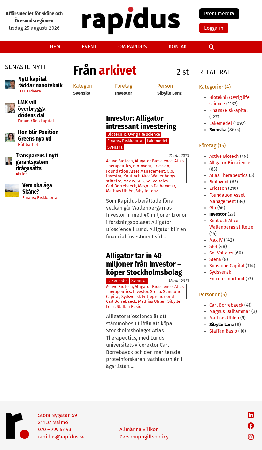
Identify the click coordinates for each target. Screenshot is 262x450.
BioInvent (142, 166)
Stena (155, 291)
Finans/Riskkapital (36, 120)
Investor (113, 175)
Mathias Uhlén (120, 191)
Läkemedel (157, 140)
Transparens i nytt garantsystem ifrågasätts (37, 162)
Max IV (129, 181)
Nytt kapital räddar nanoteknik (40, 82)
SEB (140, 181)
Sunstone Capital (226, 266)
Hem (55, 47)
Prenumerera (219, 14)
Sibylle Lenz (146, 191)
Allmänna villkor (138, 429)
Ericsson (161, 166)
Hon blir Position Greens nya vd (38, 135)
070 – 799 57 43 (54, 429)
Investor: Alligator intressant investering (141, 122)
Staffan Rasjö (129, 306)
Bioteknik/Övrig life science (133, 134)
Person (165, 86)
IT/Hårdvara (29, 91)
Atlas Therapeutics (228, 175)
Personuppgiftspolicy (144, 437)
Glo (170, 171)
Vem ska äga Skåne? (37, 188)
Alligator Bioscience (154, 160)
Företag (123, 86)
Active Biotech (119, 160)
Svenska (115, 147)
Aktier (21, 174)
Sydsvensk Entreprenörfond (147, 296)
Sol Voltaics (157, 181)
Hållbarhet (28, 144)
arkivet (117, 70)
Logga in (213, 28)
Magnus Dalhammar (156, 185)
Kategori (83, 86)
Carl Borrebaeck (121, 185)
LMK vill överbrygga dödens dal (32, 109)
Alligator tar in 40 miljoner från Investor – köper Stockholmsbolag (144, 264)
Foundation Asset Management (135, 171)
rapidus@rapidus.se (61, 437)
